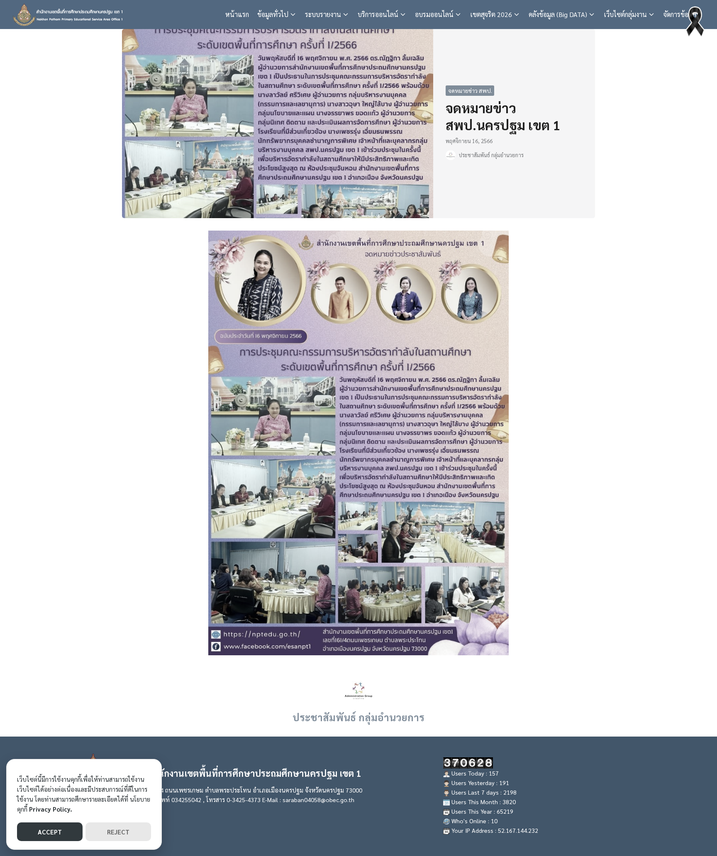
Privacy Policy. (50, 809)
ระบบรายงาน (323, 14)
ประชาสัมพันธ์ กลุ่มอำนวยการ (491, 154)
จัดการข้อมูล (679, 14)
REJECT (118, 832)
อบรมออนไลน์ (434, 14)
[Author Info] (358, 690)
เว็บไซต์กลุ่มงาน (625, 14)
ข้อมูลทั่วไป (272, 14)
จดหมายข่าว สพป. (470, 90)
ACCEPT (50, 832)
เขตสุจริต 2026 (491, 14)
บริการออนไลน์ (378, 14)
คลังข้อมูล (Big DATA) (558, 14)
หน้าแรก (237, 14)
